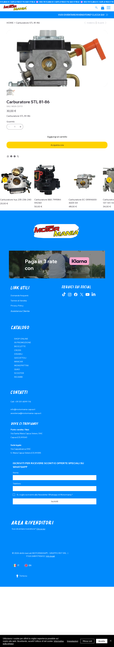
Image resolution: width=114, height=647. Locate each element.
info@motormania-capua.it (23, 409)
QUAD (17, 369)
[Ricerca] (96, 8)
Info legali (50, 556)
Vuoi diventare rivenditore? (24, 529)
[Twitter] (18, 156)
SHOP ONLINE (21, 338)
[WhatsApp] (8, 156)
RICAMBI (18, 377)
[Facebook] (11, 156)
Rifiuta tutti (87, 641)
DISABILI (18, 354)
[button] (102, 8)
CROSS (17, 350)
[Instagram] (69, 294)
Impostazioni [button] (72, 641)
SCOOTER (19, 373)
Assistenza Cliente (20, 311)
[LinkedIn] (93, 294)
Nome (15, 472)
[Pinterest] (14, 156)
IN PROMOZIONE (22, 342)
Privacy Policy (17, 305)
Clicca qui (40, 529)
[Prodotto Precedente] (4, 180)
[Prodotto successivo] (109, 180)
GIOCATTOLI (20, 358)
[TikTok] (64, 294)
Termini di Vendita (19, 300)
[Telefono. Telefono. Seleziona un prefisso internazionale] (17, 488)
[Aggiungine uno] (20, 126)
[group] (57, 186)
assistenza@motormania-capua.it (26, 413)
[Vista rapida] (16, 180)
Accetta (101, 641)
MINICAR (18, 361)
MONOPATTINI (21, 365)
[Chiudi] (110, 641)
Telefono (17, 483)
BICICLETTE (20, 346)
